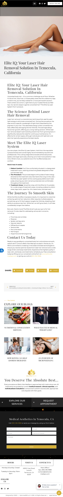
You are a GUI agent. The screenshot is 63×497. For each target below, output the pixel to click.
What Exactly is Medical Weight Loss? (46, 328)
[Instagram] (42, 3)
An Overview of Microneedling (45, 359)
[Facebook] (40, 3)
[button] (34, 3)
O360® (15, 495)
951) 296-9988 (36, 256)
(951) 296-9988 (17, 423)
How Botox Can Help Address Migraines (17, 359)
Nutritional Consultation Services (17, 328)
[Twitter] (44, 3)
